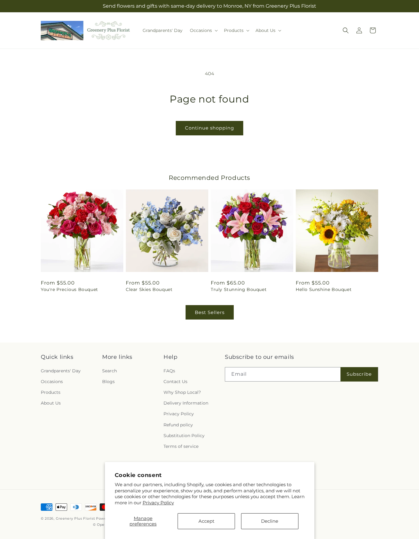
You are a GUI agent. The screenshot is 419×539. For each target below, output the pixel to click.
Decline (269, 521)
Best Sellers (210, 312)
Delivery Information (185, 403)
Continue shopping (209, 128)
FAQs (169, 371)
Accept (206, 521)
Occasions (52, 381)
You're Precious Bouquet (69, 289)
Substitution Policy (184, 435)
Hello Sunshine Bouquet (324, 289)
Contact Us (175, 381)
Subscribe (359, 374)
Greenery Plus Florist (75, 518)
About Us (51, 403)
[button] (203, 30)
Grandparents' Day (61, 371)
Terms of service (180, 446)
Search (109, 371)
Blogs (108, 381)
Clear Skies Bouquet (149, 289)
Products (50, 392)
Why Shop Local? (182, 392)
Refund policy (178, 425)
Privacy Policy (158, 503)
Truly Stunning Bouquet (239, 289)
